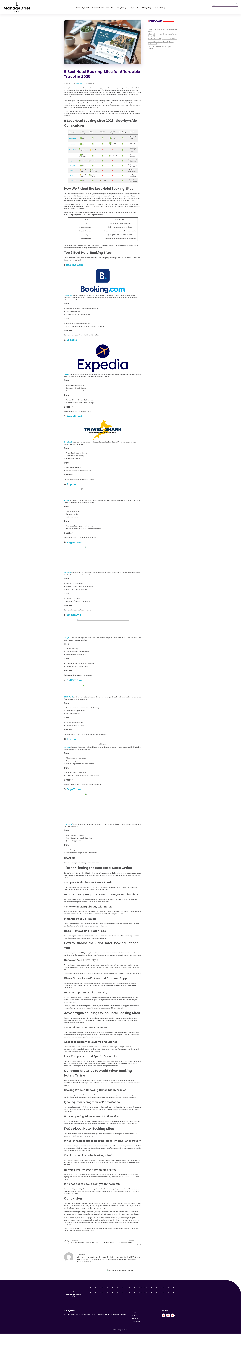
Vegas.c (72, 542)
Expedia (73, 144)
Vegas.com (73, 160)
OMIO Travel (72, 170)
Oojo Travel (73, 180)
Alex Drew (79, 83)
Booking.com (72, 138)
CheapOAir (73, 165)
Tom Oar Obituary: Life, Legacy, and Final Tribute (162, 39)
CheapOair (67, 638)
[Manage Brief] (17, 7)
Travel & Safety (89, 83)
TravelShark (72, 150)
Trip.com (72, 155)
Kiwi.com (72, 175)
